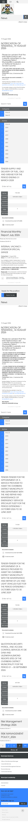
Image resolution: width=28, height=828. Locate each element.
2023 (6, 150)
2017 (6, 131)
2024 (6, 154)
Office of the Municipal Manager (9, 761)
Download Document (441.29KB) (13, 633)
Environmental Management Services (11, 766)
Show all (7, 112)
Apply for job (10, 295)
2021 (6, 142)
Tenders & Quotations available (9, 797)
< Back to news (22, 22)
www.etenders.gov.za (19, 85)
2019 (6, 135)
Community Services (6, 771)
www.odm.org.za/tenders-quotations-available (13, 84)
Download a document (7, 794)
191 (25, 745)
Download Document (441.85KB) (13, 552)
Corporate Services (6, 764)
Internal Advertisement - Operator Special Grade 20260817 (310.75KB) (15, 278)
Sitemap (4, 814)
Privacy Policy (5, 812)
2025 (6, 158)
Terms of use (4, 810)
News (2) (7, 115)
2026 (6, 161)
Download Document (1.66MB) (13, 710)
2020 (6, 139)
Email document (9, 225)
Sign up (23, 803)
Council (3, 785)
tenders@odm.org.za (7, 90)
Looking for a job (5, 795)
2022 (6, 146)
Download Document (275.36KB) (13, 221)
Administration (4, 783)
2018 (6, 127)
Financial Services (5, 769)
